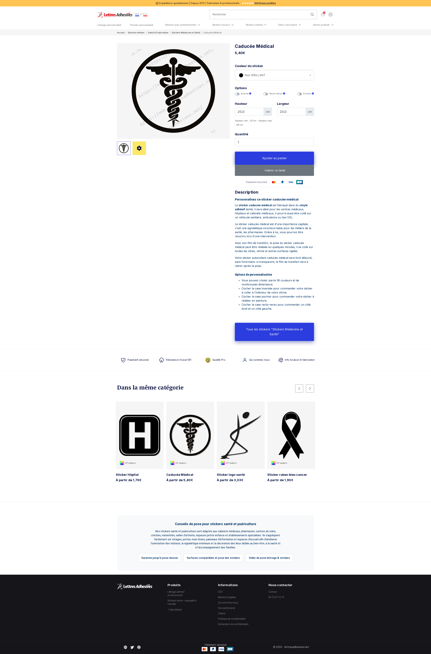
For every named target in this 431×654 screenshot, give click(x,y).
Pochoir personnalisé (141, 25)
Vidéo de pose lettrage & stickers (269, 557)
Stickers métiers (254, 24)
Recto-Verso (276, 93)
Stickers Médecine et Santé (186, 32)
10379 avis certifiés (265, 3)
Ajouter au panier (274, 158)
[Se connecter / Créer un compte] (330, 14)
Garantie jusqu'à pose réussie (159, 557)
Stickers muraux (221, 24)
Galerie (221, 613)
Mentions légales (227, 597)
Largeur (283, 103)
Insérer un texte (274, 170)
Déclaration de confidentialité (233, 624)
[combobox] (274, 75)
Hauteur (241, 103)
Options (241, 88)
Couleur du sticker (249, 66)
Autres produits (321, 24)
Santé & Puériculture (158, 32)
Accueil (120, 32)
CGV (220, 591)
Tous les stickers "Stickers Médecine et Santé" (274, 332)
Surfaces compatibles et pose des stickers (213, 557)
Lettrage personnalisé (109, 25)
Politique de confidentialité (231, 618)
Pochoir (307, 93)
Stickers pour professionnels (181, 24)
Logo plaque (175, 609)
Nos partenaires (226, 608)
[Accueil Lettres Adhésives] (115, 14)
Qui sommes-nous (228, 602)
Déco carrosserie (288, 24)
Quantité (241, 134)
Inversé (245, 93)
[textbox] (274, 75)
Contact (273, 591)
